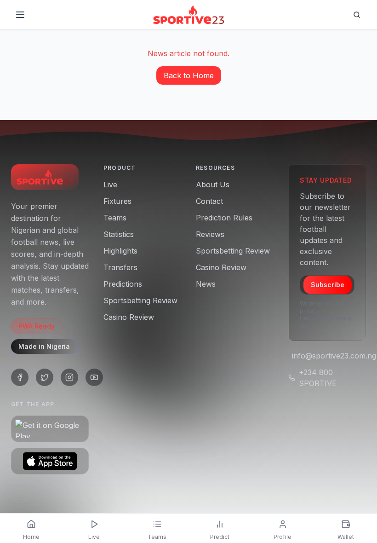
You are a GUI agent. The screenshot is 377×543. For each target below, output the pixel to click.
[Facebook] (20, 377)
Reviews (210, 234)
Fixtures (117, 201)
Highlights (120, 250)
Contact (209, 201)
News (206, 284)
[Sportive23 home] (45, 177)
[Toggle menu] (20, 15)
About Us (212, 184)
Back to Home (189, 75)
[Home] (188, 15)
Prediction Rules (224, 217)
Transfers (120, 267)
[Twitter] (44, 377)
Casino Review (128, 317)
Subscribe (327, 285)
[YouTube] (94, 377)
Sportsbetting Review (140, 300)
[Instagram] (69, 377)
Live (110, 184)
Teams (114, 217)
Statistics (118, 234)
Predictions (122, 284)
